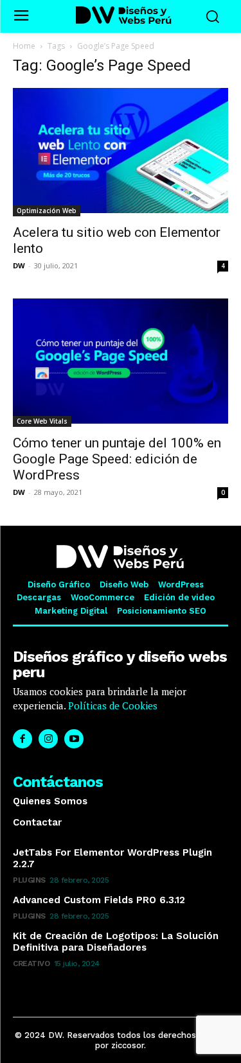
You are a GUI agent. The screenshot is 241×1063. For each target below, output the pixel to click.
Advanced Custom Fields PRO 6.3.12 (99, 900)
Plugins (29, 880)
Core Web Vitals (42, 421)
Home (24, 45)
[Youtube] (74, 738)
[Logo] (123, 15)
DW (19, 265)
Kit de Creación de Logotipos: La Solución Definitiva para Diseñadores (116, 941)
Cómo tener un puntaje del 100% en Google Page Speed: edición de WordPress (117, 459)
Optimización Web (46, 210)
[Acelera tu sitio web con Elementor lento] (120, 152)
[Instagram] (48, 738)
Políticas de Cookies (111, 705)
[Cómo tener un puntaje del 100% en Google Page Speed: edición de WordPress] (120, 362)
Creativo (31, 963)
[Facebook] (22, 738)
